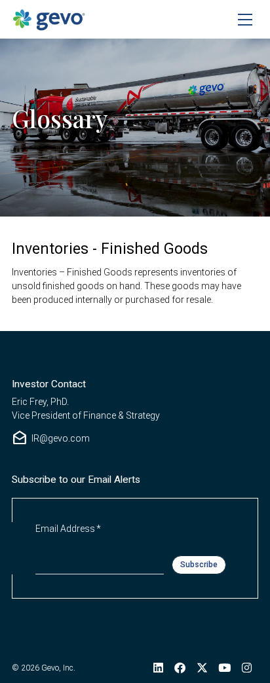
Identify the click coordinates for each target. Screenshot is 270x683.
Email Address (68, 528)
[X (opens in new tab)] (202, 667)
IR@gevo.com (51, 438)
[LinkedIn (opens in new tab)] (158, 667)
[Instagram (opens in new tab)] (247, 667)
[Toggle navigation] (245, 19)
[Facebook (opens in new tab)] (179, 667)
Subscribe (199, 564)
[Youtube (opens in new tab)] (225, 667)
